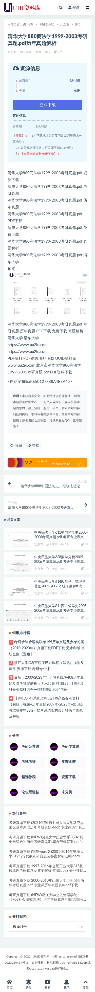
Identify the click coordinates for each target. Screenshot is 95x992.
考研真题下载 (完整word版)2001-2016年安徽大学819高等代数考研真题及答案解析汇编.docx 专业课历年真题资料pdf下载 (47, 856)
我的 (67, 987)
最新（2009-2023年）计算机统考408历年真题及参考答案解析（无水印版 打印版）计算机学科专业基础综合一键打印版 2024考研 (46, 684)
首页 (30, 24)
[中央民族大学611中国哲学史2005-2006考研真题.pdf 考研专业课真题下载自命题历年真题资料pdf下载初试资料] (19, 543)
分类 (29, 987)
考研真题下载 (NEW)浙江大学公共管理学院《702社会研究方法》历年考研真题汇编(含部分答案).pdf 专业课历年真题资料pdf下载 (46, 899)
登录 (76, 7)
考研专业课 (46, 24)
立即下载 (48, 105)
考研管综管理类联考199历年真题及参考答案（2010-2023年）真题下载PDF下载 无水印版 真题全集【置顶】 (47, 648)
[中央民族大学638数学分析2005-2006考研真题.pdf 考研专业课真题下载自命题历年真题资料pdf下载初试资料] (19, 568)
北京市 (64, 24)
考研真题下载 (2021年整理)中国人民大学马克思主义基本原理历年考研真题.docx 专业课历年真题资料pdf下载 (47, 827)
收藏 (18, 445)
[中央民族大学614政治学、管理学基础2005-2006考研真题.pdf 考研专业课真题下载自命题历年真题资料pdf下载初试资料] (19, 592)
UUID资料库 (41, 956)
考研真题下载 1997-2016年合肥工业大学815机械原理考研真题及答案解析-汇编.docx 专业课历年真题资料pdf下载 (46, 870)
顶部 (86, 987)
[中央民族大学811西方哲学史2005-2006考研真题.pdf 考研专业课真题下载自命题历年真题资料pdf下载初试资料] (19, 617)
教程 (48, 987)
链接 (35, 445)
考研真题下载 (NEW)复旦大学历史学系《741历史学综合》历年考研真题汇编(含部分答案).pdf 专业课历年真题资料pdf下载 (47, 842)
